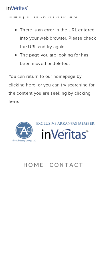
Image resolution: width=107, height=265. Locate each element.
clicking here (22, 85)
